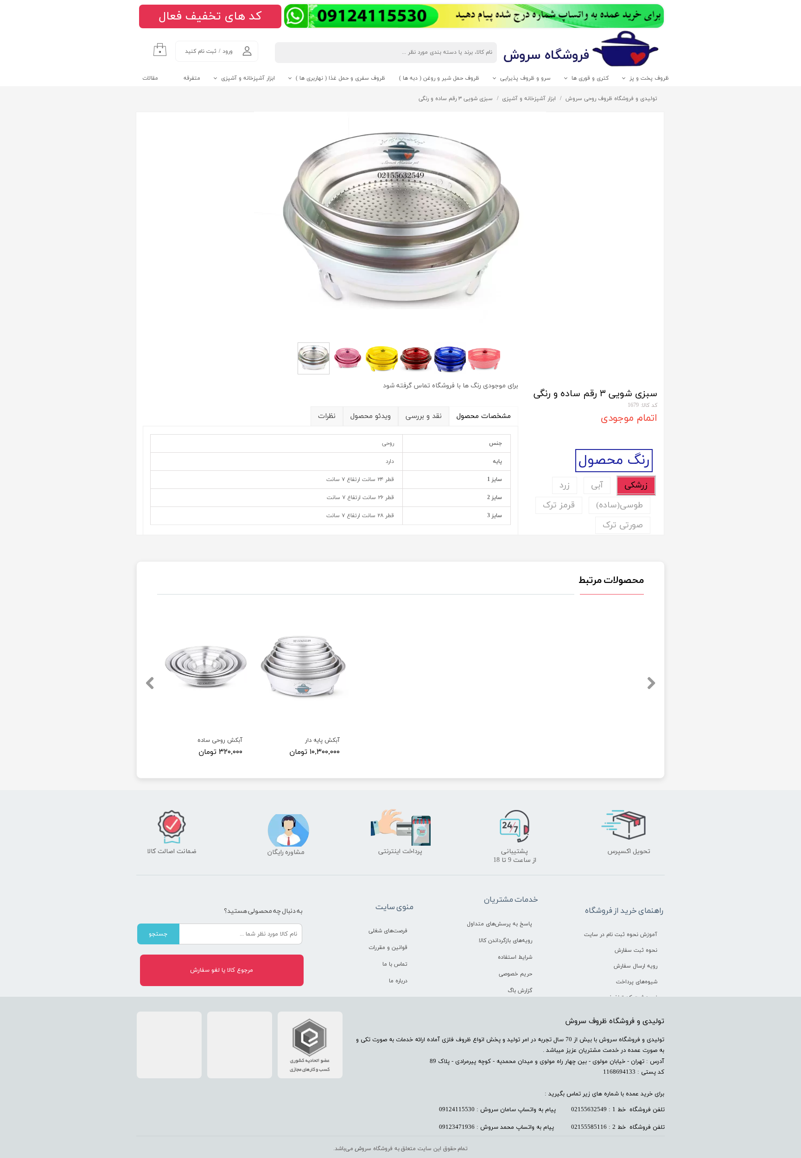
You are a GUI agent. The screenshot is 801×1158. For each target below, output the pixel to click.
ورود (227, 51)
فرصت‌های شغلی (388, 931)
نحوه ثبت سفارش (636, 950)
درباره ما (398, 981)
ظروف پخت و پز (649, 78)
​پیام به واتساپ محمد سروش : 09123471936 (496, 1127)
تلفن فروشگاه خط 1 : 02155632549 (618, 1110)
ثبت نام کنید (200, 51)
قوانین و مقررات (388, 947)
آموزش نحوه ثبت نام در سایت (623, 934)
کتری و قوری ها (590, 78)
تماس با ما (394, 964)
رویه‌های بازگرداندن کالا (505, 940)
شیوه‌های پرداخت (636, 982)
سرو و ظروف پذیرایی (525, 78)
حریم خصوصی (515, 974)
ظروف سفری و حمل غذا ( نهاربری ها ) (340, 78)
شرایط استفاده (515, 957)
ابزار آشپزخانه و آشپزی (248, 78)
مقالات (150, 78)
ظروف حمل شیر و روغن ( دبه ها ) (439, 78)
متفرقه (192, 78)
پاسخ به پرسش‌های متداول (499, 924)
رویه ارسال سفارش (635, 966)
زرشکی (636, 485)
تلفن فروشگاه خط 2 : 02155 (618, 1127)
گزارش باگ (520, 990)
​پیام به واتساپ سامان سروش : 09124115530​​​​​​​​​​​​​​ (497, 1110)
